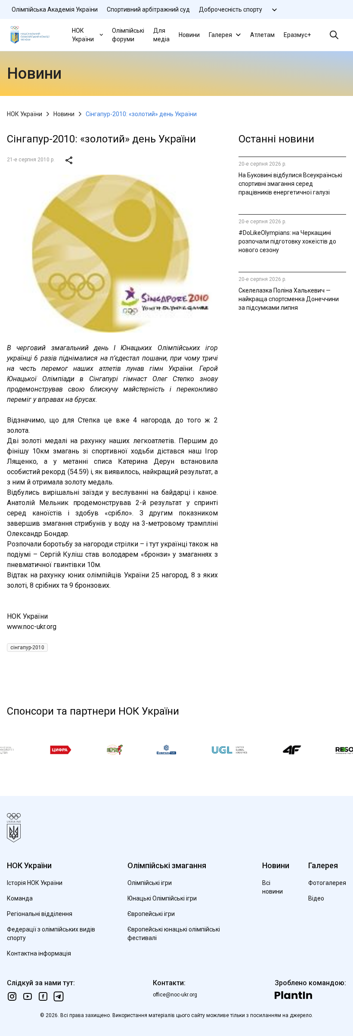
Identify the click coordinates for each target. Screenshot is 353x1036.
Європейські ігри (151, 913)
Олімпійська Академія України (55, 9)
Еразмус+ (297, 34)
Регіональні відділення (39, 913)
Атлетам (262, 34)
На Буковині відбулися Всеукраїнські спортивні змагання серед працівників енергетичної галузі (290, 184)
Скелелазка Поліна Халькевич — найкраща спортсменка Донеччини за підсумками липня (288, 299)
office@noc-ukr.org (175, 995)
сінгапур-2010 (27, 647)
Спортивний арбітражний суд (148, 9)
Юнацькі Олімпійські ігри (162, 898)
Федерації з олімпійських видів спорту (51, 933)
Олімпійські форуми (128, 35)
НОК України (83, 35)
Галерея (220, 34)
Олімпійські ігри (149, 882)
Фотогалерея (327, 882)
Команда (20, 898)
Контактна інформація (39, 953)
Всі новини (272, 887)
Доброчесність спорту (230, 9)
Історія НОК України (34, 882)
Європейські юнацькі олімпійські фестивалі (173, 933)
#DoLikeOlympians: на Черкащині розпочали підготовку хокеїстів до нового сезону (287, 241)
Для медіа (161, 35)
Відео (316, 898)
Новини (189, 34)
